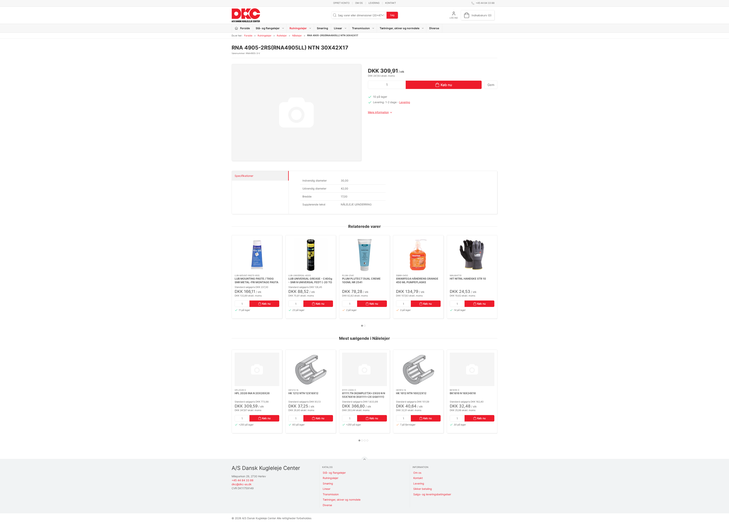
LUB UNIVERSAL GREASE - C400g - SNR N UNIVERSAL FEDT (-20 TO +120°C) (310, 282)
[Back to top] (364, 460)
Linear (326, 488)
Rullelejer (282, 35)
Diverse (434, 28)
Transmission (331, 494)
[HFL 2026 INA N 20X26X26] (257, 369)
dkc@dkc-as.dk (242, 484)
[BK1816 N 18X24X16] (472, 369)
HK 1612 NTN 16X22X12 (411, 393)
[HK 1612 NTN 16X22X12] (418, 369)
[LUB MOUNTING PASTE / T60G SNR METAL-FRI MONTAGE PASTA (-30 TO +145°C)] (257, 254)
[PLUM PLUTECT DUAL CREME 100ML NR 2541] (364, 254)
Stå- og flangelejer (334, 472)
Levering (373, 3)
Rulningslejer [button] (298, 28)
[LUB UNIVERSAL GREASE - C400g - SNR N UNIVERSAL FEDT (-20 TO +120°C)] (310, 254)
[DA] (246, 15)
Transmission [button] (361, 28)
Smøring (322, 28)
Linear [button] (338, 28)
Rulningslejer (264, 35)
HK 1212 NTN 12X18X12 (303, 393)
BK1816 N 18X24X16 (463, 393)
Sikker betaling (422, 488)
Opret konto (341, 3)
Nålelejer (297, 35)
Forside (248, 35)
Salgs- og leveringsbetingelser (432, 494)
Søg (392, 15)
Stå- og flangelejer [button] (268, 28)
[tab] (362, 326)
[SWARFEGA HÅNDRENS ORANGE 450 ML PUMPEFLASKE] (418, 254)
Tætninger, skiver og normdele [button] (399, 28)
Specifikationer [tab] (244, 175)
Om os (359, 3)
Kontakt (390, 3)
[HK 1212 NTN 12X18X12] (310, 369)
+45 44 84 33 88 (242, 480)
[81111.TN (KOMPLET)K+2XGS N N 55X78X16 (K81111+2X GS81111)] (364, 369)
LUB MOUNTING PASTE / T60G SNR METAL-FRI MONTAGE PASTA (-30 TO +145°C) (256, 282)
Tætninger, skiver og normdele (342, 499)
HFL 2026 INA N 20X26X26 (252, 393)
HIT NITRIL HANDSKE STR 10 (468, 278)
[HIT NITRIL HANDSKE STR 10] (472, 254)
